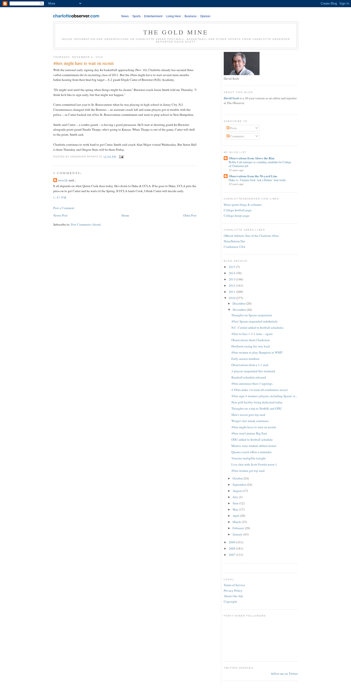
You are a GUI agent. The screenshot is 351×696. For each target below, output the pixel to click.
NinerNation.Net (234, 241)
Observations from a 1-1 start (249, 365)
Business (191, 16)
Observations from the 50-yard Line (253, 176)
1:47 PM (60, 197)
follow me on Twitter (284, 673)
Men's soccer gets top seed (248, 414)
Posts (233, 128)
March (237, 522)
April (236, 515)
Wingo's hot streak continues (250, 421)
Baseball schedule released (248, 377)
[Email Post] (120, 156)
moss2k (63, 180)
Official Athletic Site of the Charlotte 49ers (251, 236)
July (236, 497)
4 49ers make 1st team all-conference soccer (259, 390)
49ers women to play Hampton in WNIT (257, 352)
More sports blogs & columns (243, 204)
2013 (232, 279)
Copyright (230, 601)
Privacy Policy (233, 590)
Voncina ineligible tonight (248, 458)
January (238, 534)
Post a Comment (63, 208)
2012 (232, 285)
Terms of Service (234, 585)
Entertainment (153, 16)
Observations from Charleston (250, 340)
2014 (232, 273)
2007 (232, 554)
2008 (232, 548)
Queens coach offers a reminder (251, 452)
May (236, 509)
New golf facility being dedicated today (257, 402)
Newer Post (60, 215)
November (240, 309)
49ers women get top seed (248, 470)
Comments (236, 136)
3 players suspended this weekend (253, 371)
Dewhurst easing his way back (250, 346)
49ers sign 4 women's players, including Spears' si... (264, 396)
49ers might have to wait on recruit (83, 63)
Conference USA (234, 247)
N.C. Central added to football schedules (257, 327)
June (236, 503)
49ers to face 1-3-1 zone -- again (252, 334)
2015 (232, 267)
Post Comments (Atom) (86, 224)
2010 (232, 298)
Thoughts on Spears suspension (251, 315)
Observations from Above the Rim (251, 158)
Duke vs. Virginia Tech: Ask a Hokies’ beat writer (257, 180)
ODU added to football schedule (252, 439)
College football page (238, 210)
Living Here (173, 16)
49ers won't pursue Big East (249, 433)
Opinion (205, 16)
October (238, 478)
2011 (232, 292)
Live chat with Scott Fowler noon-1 (254, 464)
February (239, 528)
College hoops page (237, 215)
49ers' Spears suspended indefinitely (254, 321)
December (239, 303)
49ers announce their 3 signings (251, 383)
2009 (232, 542)
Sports (136, 16)
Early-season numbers (245, 358)
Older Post (190, 215)
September (240, 484)
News (125, 16)
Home (125, 215)
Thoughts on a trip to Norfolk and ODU (256, 408)
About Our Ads (233, 596)
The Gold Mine (175, 32)
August (238, 491)
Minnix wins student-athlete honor (253, 446)
